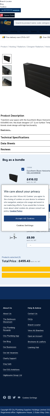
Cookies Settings (25, 225)
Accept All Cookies (25, 218)
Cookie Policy (16, 211)
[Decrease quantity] (30, 245)
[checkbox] (22, 169)
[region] (25, 208)
